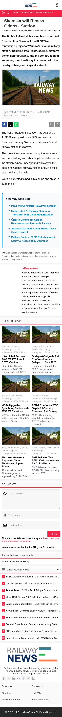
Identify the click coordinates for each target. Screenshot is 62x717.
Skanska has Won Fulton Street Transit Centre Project (33, 230)
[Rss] (33, 678)
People (19, 395)
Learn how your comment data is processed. (31, 539)
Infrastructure (47, 346)
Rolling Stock (53, 447)
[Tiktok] (23, 678)
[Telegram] (28, 678)
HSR (4, 447)
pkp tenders (34, 253)
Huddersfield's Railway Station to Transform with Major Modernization (32, 213)
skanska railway (41, 256)
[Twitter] (9, 678)
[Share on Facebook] (4, 124)
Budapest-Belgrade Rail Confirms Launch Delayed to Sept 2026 (45, 359)
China (34, 447)
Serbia (35, 349)
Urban (17, 349)
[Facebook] (4, 678)
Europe (22, 31)
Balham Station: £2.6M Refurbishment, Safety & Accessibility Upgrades (33, 239)
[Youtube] (19, 678)
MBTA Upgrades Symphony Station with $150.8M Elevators (15, 408)
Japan (24, 447)
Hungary (36, 346)
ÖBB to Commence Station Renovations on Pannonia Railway (31, 221)
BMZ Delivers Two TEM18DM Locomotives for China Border (45, 460)
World (14, 31)
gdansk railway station (18, 253)
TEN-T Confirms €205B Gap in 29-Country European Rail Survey (45, 408)
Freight (42, 447)
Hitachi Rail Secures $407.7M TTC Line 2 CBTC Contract (13, 359)
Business (6, 346)
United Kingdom (9, 450)
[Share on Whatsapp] (16, 124)
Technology (7, 349)
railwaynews (29, 268)
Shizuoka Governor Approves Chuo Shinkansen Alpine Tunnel (13, 462)
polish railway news (24, 256)
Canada (15, 346)
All (58, 569)
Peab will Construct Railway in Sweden (33, 205)
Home (7, 31)
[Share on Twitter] (10, 124)
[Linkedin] (14, 678)
